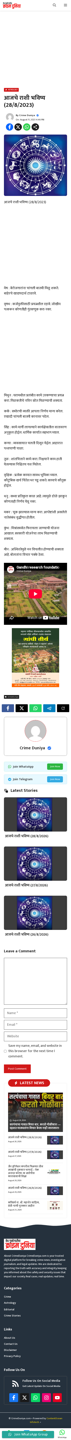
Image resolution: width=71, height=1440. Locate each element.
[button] (54, 5)
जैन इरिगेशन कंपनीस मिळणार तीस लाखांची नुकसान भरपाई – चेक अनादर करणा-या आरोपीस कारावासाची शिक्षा (25, 1171)
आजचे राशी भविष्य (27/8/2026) (26, 885)
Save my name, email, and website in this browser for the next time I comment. (35, 1051)
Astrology (10, 1303)
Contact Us (11, 1344)
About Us (9, 1338)
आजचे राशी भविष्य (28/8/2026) (26, 836)
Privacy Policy (12, 1356)
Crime (7, 1297)
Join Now (55, 766)
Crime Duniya (27, 115)
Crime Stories (12, 1316)
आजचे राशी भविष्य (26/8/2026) (26, 935)
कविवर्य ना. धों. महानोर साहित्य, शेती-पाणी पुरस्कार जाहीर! (23, 1204)
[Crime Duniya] (11, 5)
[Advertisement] (35, 50)
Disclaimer (10, 1350)
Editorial (9, 1309)
